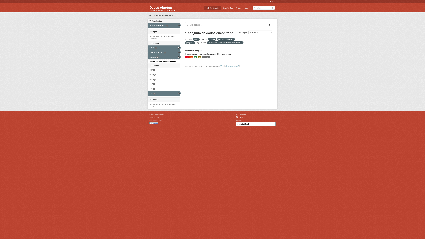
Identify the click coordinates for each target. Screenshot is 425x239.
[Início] (150, 15)
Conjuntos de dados (212, 8)
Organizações (228, 8)
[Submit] (273, 8)
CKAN (239, 117)
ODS (208, 57)
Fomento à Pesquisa (193, 50)
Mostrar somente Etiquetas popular (163, 61)
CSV (199, 57)
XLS (195, 57)
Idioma (238, 120)
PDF (187, 57)
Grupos (238, 8)
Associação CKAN (155, 120)
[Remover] (198, 39)
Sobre (247, 8)
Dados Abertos (160, 7)
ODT (204, 57)
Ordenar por (242, 32)
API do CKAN (154, 117)
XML (191, 57)
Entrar (272, 2)
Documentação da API (232, 66)
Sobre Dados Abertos (156, 115)
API (221, 66)
